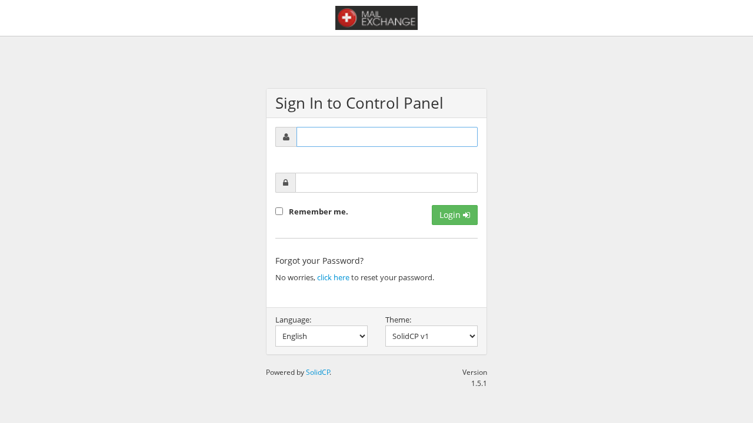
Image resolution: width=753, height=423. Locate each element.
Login (451, 214)
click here (333, 277)
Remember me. (318, 211)
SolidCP (318, 372)
